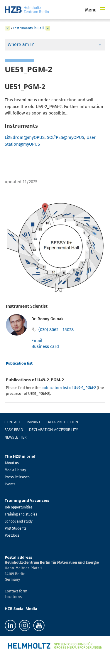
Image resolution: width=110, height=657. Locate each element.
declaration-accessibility (53, 429)
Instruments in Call (28, 28)
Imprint (33, 422)
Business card (45, 346)
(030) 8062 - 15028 (56, 329)
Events (10, 484)
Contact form (16, 591)
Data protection (62, 422)
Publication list (19, 363)
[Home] (27, 9)
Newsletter (15, 437)
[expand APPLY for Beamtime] (7, 28)
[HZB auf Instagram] (24, 625)
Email (36, 340)
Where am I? (21, 44)
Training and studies (21, 514)
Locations (13, 596)
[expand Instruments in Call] (47, 28)
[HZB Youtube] (39, 625)
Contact (12, 422)
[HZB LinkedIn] (10, 625)
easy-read (13, 429)
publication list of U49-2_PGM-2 (68, 387)
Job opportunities (19, 507)
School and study (19, 521)
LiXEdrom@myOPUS (25, 137)
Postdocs (12, 535)
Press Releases (17, 477)
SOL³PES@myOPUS (65, 137)
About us (12, 463)
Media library (15, 470)
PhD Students (15, 528)
